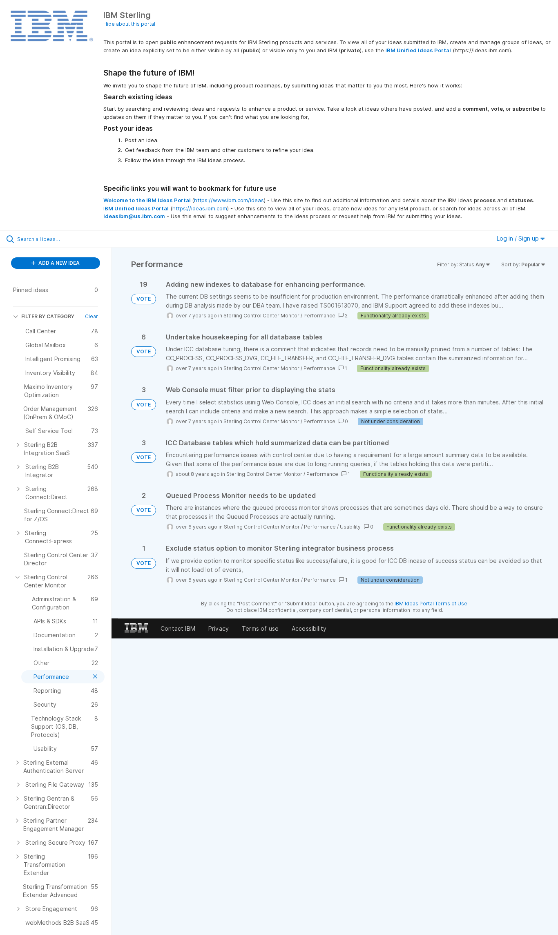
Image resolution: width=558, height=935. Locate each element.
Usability (350, 527)
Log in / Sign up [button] (518, 238)
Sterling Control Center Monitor (261, 315)
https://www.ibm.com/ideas (229, 200)
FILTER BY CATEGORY (47, 316)
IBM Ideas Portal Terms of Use (431, 603)
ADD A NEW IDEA (58, 263)
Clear (91, 316)
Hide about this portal (129, 24)
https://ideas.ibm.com (199, 208)
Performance (319, 315)
